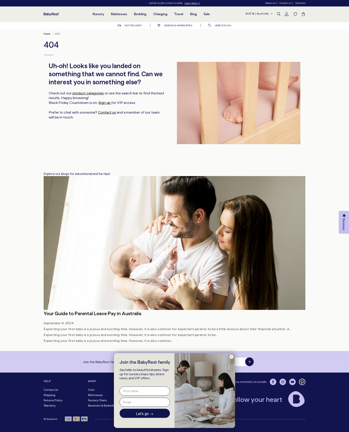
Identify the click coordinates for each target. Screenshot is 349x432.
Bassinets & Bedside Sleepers (107, 405)
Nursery (98, 14)
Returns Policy (53, 400)
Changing (160, 14)
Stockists (300, 3)
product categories (88, 93)
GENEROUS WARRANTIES (177, 25)
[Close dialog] (231, 357)
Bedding (140, 14)
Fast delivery (133, 25)
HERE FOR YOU (222, 25)
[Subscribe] (249, 361)
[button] (278, 14)
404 (57, 33)
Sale (207, 14)
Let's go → (144, 413)
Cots (91, 390)
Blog (193, 14)
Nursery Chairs (97, 400)
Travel (178, 14)
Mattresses (119, 14)
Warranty (50, 405)
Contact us (107, 112)
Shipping (49, 395)
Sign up (104, 102)
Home (47, 33)
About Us (270, 3)
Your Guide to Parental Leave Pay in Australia (92, 313)
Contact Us (285, 3)
